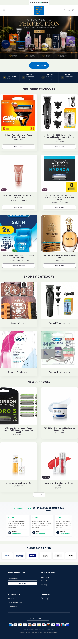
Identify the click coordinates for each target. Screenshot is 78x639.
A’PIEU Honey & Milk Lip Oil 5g (18, 483)
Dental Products (58, 372)
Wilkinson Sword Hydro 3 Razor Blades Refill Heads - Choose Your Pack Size (19, 430)
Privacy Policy (13, 606)
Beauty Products (17, 372)
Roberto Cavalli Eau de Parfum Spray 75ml (59, 257)
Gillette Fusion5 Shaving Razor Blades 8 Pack (18, 136)
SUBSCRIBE (22, 583)
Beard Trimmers (58, 323)
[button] (4, 10)
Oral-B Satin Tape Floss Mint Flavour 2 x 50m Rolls (19, 257)
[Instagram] (47, 598)
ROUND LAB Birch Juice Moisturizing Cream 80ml (59, 429)
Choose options (18, 266)
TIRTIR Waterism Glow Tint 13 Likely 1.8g (59, 484)
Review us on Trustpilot (23, 508)
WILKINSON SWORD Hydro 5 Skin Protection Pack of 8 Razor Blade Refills (59, 197)
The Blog (44, 585)
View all (39, 495)
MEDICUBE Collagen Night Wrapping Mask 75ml (18, 196)
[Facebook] (42, 598)
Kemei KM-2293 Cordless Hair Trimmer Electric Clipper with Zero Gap (59, 137)
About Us (11, 598)
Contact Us (45, 577)
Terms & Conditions (15, 602)
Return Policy (45, 581)
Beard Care (17, 323)
